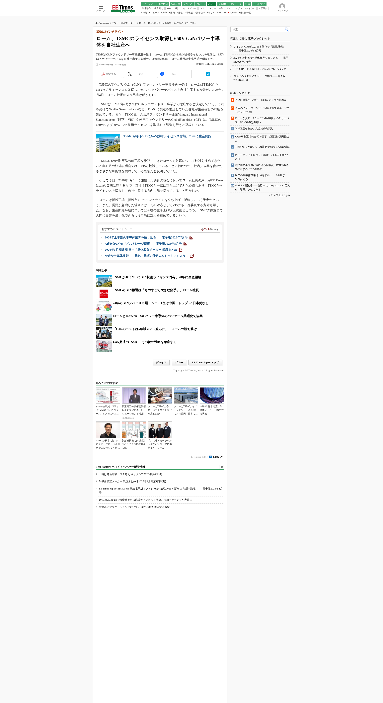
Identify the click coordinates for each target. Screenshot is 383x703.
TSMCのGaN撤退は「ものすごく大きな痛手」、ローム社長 (156, 290)
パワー (179, 362)
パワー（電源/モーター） (124, 23)
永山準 (200, 63)
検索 (287, 29)
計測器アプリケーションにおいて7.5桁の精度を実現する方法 (134, 506)
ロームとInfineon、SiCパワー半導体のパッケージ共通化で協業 (158, 316)
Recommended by (199, 457)
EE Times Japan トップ (205, 362)
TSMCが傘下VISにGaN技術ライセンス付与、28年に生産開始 (167, 136)
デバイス (161, 362)
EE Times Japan (102, 23)
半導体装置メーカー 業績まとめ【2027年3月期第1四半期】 (133, 481)
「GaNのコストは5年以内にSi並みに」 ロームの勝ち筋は (155, 329)
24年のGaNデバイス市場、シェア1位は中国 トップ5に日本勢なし (161, 303)
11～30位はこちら (280, 195)
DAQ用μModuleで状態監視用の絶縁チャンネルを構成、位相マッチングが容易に (145, 499)
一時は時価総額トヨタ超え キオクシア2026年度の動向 (130, 474)
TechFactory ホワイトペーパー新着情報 (120, 466)
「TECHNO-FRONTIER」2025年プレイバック (259, 68)
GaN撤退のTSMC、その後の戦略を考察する (145, 342)
